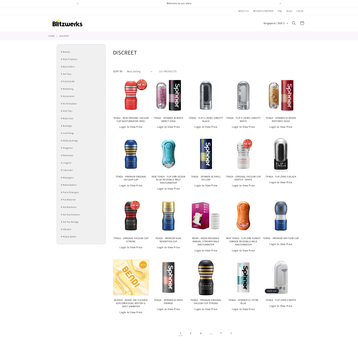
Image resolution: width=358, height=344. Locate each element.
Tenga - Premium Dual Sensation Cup (168, 240)
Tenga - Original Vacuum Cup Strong (130, 240)
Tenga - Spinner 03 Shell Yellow (206, 178)
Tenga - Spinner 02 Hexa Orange (168, 302)
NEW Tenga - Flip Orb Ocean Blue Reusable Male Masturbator (168, 180)
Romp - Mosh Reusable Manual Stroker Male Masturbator (206, 241)
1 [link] (180, 333)
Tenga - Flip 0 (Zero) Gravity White (243, 120)
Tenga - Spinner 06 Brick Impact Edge (168, 120)
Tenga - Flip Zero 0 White (281, 300)
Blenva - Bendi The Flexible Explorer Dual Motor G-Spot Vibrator (131, 303)
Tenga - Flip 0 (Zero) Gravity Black (206, 120)
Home (51, 36)
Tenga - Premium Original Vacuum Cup (131, 178)
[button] (294, 23)
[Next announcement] (280, 3)
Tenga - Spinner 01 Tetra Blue (243, 302)
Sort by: (118, 71)
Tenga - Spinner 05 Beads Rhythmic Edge (281, 120)
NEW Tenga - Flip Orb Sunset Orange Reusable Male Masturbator (243, 241)
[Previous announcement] (78, 3)
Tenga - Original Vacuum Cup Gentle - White (243, 178)
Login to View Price (131, 126)
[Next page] (231, 333)
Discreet (64, 36)
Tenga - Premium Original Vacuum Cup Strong (206, 302)
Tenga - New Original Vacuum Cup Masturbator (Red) (131, 120)
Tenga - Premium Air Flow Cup (281, 238)
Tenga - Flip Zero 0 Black (281, 176)
